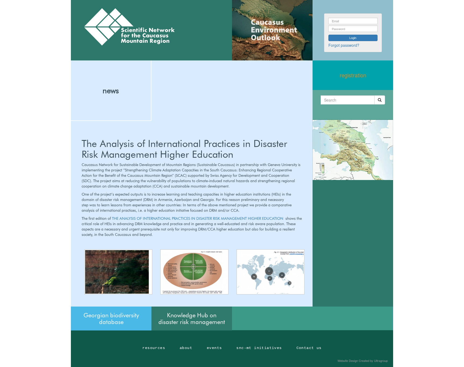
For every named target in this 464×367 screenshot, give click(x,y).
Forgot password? (343, 45)
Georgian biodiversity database (111, 318)
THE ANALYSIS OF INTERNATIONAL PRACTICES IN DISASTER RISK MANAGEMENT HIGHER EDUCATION (198, 218)
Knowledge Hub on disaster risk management (191, 318)
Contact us (309, 348)
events (214, 348)
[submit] (379, 100)
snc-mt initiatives (259, 348)
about (186, 348)
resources (153, 348)
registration (353, 75)
